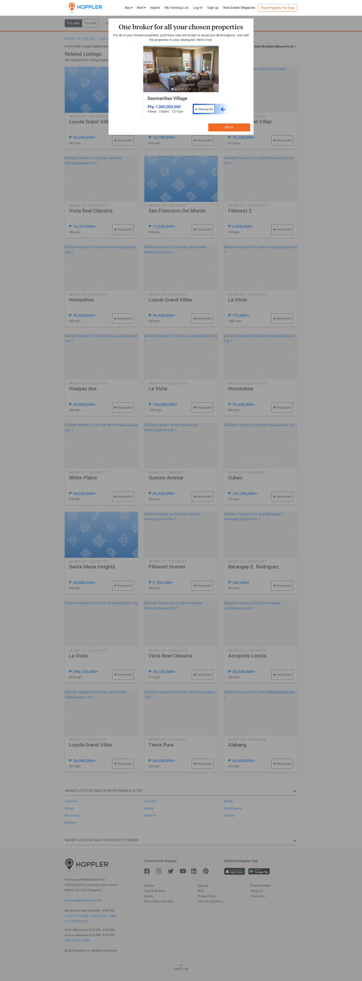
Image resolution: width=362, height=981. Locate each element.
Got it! (229, 127)
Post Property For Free (278, 8)
